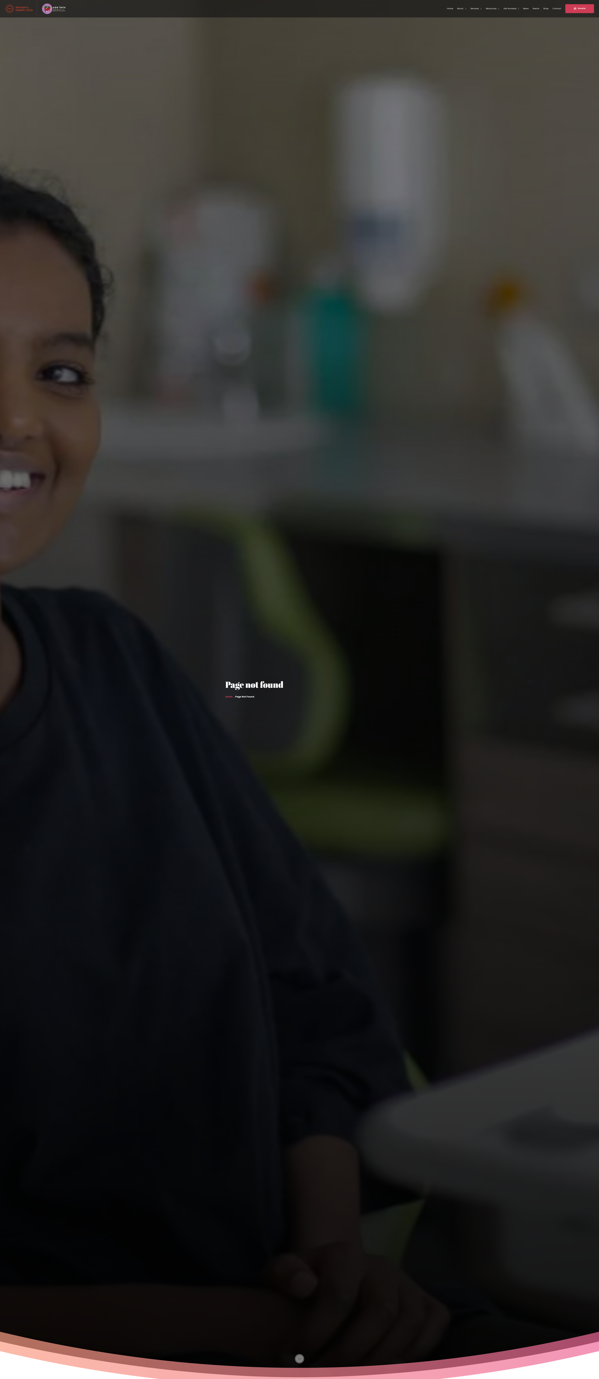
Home (229, 697)
